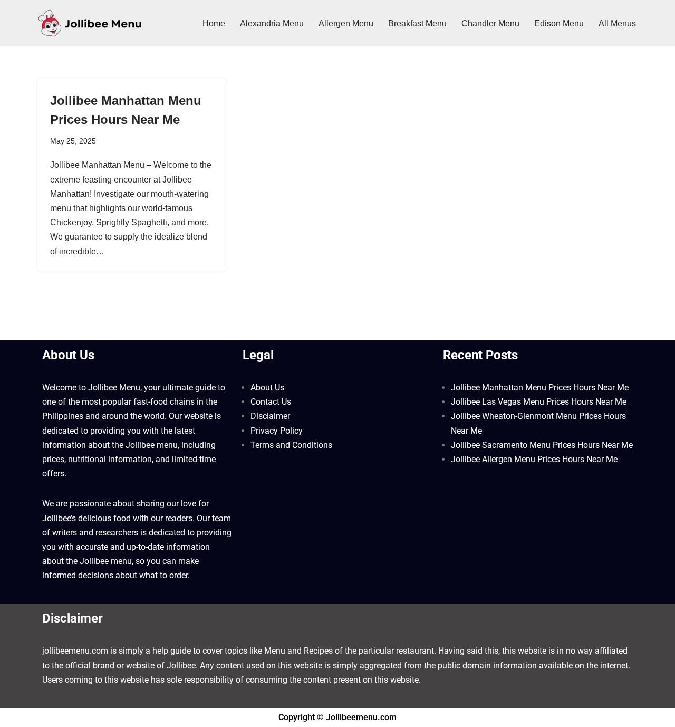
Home (213, 23)
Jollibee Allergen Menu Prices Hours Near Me (534, 459)
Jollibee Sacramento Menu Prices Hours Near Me (542, 445)
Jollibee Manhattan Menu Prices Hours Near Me (540, 387)
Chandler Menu (490, 23)
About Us (267, 387)
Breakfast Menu (417, 23)
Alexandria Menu (272, 23)
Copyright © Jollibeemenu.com (337, 717)
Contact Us (270, 402)
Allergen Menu (346, 23)
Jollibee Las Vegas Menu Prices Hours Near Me (538, 402)
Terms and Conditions (291, 445)
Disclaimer (270, 416)
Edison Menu (559, 23)
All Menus (617, 23)
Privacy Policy (276, 431)
